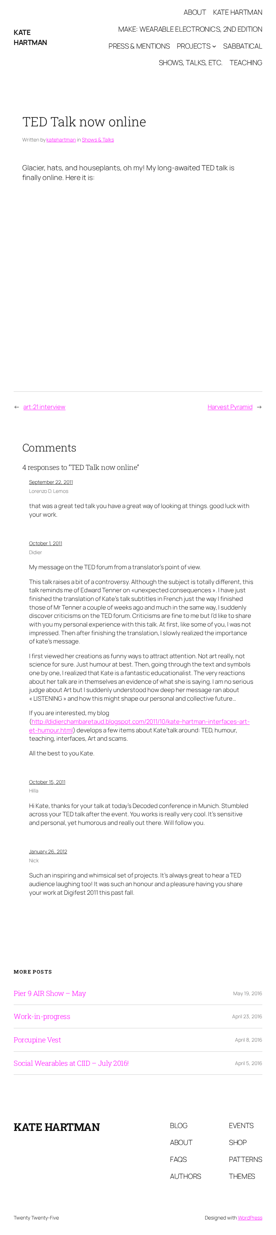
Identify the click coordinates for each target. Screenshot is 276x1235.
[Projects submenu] (214, 46)
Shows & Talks (98, 139)
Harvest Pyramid (230, 407)
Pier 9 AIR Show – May (50, 993)
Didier (35, 552)
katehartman (61, 139)
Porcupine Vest (37, 1040)
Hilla (33, 790)
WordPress (250, 1217)
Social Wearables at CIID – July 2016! (71, 1063)
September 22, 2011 (51, 482)
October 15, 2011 (47, 781)
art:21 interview (44, 407)
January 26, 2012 (48, 851)
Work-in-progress (42, 1016)
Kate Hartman (30, 37)
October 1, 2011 (45, 543)
